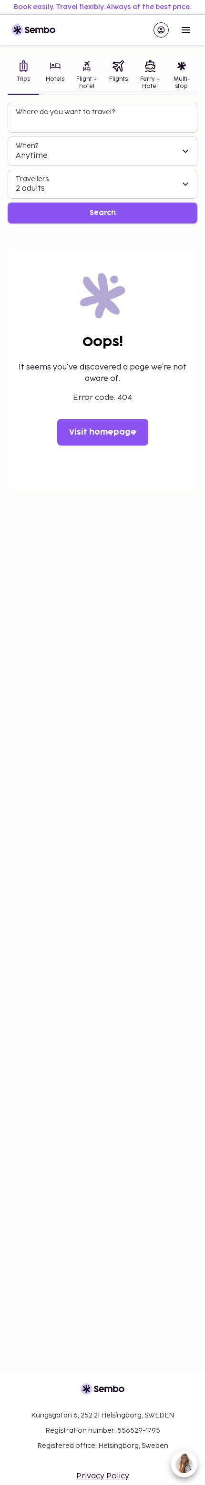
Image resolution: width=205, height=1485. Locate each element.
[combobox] (103, 121)
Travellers (32, 179)
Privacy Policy (102, 1476)
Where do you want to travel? (65, 112)
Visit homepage (102, 432)
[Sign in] (161, 30)
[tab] (23, 76)
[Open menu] (186, 30)
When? (27, 146)
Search (103, 213)
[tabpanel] (102, 163)
